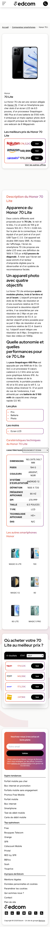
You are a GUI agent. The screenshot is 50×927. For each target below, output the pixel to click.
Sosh (6, 864)
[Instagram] (30, 913)
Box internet (10, 803)
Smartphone (10, 808)
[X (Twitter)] (36, 913)
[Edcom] (24, 4)
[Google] (6, 913)
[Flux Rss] (41, 913)
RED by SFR (10, 855)
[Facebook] (18, 913)
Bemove (42, 921)
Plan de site (10, 902)
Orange (8, 837)
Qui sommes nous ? (14, 893)
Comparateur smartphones (23, 27)
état (22, 655)
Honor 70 (12, 105)
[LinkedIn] (12, 913)
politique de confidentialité (21, 763)
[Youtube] (24, 913)
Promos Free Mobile (14, 794)
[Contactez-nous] (45, 3)
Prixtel (7, 850)
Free (6, 828)
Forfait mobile (11, 799)
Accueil (5, 27)
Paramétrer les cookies (15, 888)
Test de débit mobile (14, 812)
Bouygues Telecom (13, 832)
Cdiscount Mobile (13, 846)
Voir (37, 143)
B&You (7, 859)
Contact (8, 897)
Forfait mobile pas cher (15, 781)
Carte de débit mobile (15, 817)
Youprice (8, 868)
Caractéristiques (14, 450)
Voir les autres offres (35, 164)
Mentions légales (12, 879)
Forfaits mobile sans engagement (20, 790)
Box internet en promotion (17, 785)
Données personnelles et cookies (20, 884)
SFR (6, 841)
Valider (25, 753)
